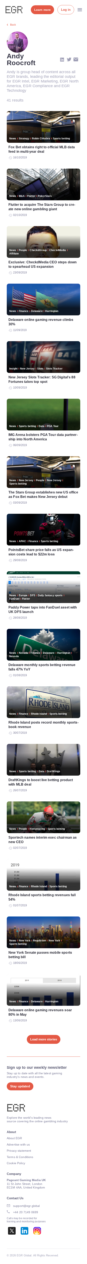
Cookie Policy (16, 1163)
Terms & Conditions (20, 1157)
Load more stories (43, 1039)
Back (13, 24)
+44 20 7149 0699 (25, 1212)
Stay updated (20, 1086)
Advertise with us (18, 1144)
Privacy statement (19, 1150)
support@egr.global (26, 1206)
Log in (66, 9)
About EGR (14, 1138)
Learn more (42, 9)
